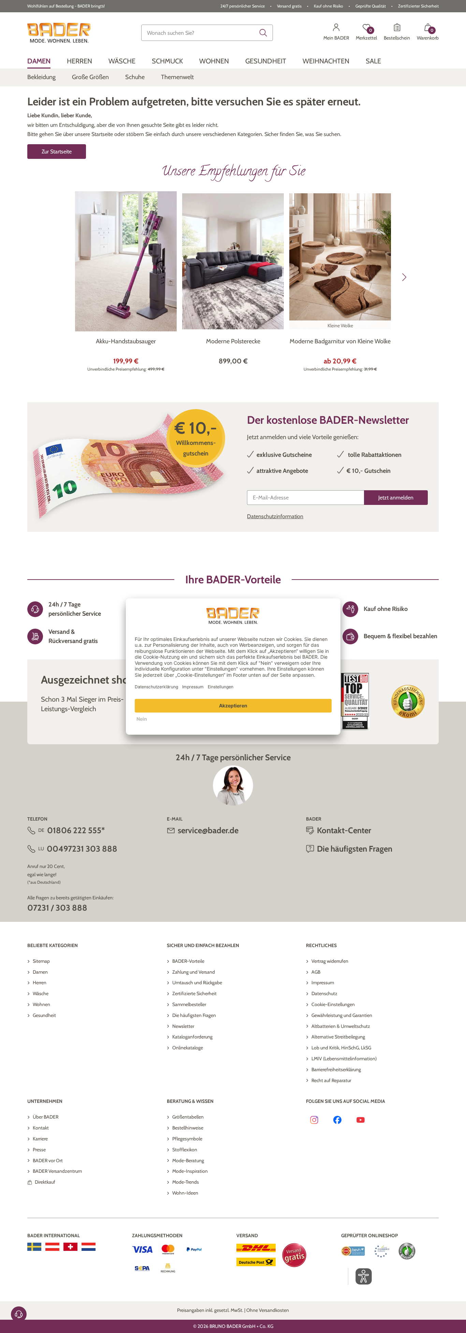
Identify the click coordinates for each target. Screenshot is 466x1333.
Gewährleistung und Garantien (341, 1015)
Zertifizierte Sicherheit (194, 993)
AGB (315, 972)
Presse (39, 1150)
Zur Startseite (57, 151)
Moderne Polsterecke (233, 341)
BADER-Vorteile (188, 961)
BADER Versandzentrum (57, 1171)
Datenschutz (324, 993)
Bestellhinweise (187, 1128)
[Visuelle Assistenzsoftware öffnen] (360, 1276)
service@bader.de (208, 830)
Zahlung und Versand (193, 972)
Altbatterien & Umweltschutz (340, 1026)
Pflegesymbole (187, 1139)
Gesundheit (44, 1015)
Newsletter (183, 1026)
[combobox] (207, 33)
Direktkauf (45, 1182)
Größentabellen (188, 1117)
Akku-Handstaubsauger (126, 341)
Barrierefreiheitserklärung (336, 1069)
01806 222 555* (76, 830)
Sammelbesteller (189, 1004)
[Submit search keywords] (263, 33)
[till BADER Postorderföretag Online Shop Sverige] (34, 1247)
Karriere (40, 1139)
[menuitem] (39, 61)
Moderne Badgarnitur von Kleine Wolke (340, 341)
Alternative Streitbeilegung (338, 1037)
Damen (40, 972)
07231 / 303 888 (57, 908)
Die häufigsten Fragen (194, 1015)
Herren (39, 982)
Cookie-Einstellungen (333, 1004)
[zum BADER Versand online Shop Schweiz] (70, 1247)
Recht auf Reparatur (331, 1080)
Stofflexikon (184, 1150)
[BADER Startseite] (59, 33)
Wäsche (40, 993)
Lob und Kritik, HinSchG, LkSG (341, 1048)
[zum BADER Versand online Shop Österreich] (52, 1247)
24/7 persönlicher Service (242, 6)
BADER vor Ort (48, 1160)
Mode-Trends (185, 1182)
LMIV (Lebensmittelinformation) (344, 1058)
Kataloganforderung (192, 1037)
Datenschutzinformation (275, 516)
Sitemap (41, 961)
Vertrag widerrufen (329, 961)
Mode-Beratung (188, 1160)
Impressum (322, 982)
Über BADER (45, 1117)
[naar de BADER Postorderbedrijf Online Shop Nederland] (89, 1247)
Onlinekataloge (187, 1048)
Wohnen (41, 1004)
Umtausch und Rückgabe (197, 982)
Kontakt (41, 1128)
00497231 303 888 (82, 849)
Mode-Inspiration (190, 1171)
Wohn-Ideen (185, 1193)
